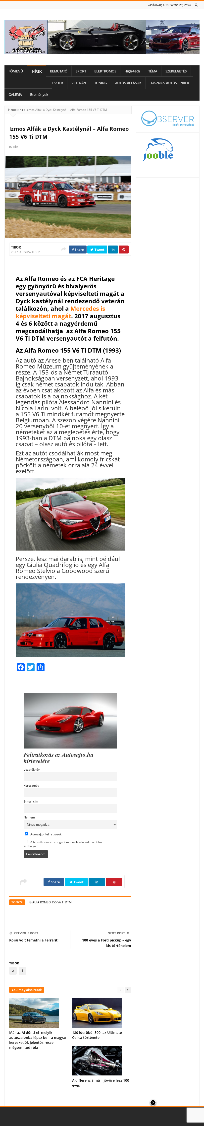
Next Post (116, 933)
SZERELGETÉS (176, 71)
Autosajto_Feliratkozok (45, 834)
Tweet (99, 249)
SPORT (81, 71)
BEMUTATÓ (58, 71)
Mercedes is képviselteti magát (60, 312)
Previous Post (26, 933)
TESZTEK (56, 83)
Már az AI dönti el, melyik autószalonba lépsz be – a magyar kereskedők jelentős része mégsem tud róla (38, 1040)
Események (39, 94)
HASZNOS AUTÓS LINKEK (169, 83)
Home (12, 110)
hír (21, 110)
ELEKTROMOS (105, 71)
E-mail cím (31, 801)
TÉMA (152, 71)
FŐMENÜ (15, 71)
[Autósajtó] (102, 37)
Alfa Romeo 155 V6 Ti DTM (52, 902)
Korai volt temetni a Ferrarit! (33, 940)
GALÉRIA (15, 94)
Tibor (16, 247)
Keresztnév (31, 785)
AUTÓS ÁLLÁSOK (128, 83)
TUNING (100, 83)
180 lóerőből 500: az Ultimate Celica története (97, 1035)
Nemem (29, 817)
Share (79, 249)
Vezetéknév (32, 769)
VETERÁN (78, 83)
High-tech (132, 71)
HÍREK (37, 71)
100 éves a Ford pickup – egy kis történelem (106, 943)
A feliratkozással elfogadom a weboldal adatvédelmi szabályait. (63, 844)
